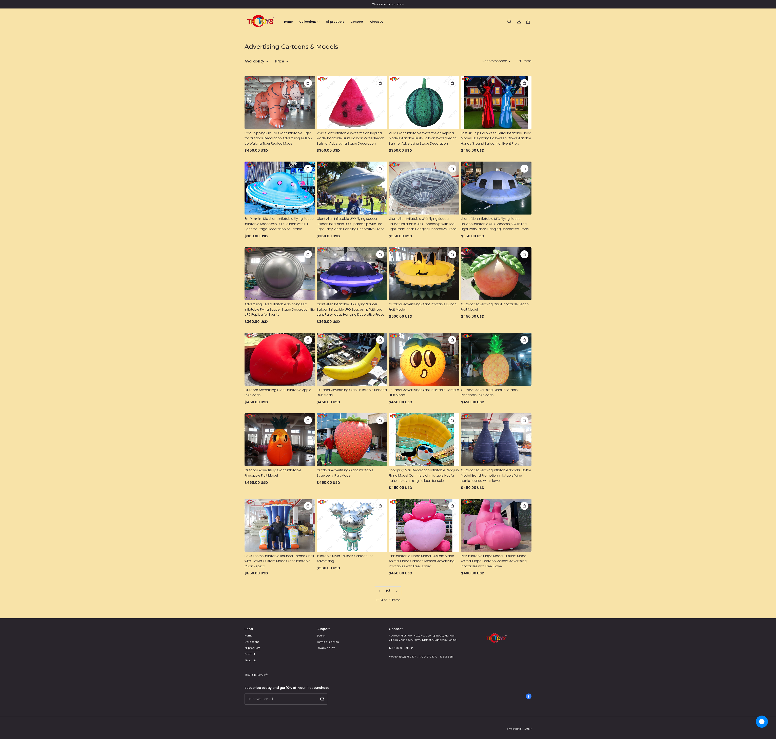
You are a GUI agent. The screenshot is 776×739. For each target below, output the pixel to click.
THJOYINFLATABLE (522, 729)
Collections (252, 642)
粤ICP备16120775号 (256, 675)
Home (288, 22)
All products (335, 22)
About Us (376, 22)
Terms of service (328, 642)
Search (321, 636)
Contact (357, 22)
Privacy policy (326, 648)
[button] (509, 22)
